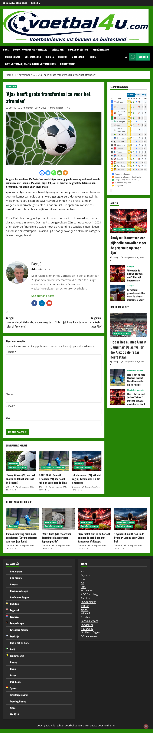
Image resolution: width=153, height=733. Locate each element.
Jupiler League (17, 656)
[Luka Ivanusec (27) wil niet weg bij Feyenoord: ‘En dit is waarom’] (86, 461)
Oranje (13, 675)
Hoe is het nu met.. (122, 333)
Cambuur (86, 598)
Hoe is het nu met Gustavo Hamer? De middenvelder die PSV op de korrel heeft (117, 377)
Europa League (17, 623)
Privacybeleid (67, 64)
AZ (82, 583)
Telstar (85, 605)
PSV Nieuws (58, 467)
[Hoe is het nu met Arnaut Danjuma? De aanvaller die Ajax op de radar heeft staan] (128, 325)
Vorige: (28, 322)
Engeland (13, 526)
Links (93, 57)
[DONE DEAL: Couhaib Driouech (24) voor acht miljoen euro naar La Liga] (54, 461)
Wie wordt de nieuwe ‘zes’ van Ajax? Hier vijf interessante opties (117, 273)
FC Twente (86, 590)
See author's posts (43, 296)
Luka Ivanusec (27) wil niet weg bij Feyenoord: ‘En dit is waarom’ (86, 478)
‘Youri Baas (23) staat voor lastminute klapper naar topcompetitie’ (56, 537)
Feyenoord (87, 575)
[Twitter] (48, 172)
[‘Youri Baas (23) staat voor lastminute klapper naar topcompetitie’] (58, 519)
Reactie (11, 351)
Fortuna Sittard (89, 621)
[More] (65, 172)
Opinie (13, 669)
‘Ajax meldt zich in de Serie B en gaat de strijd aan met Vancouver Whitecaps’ (94, 537)
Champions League (19, 591)
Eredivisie (11, 86)
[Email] (59, 172)
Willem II (85, 613)
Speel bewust (78, 57)
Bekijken (143, 56)
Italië (12, 649)
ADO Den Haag (89, 594)
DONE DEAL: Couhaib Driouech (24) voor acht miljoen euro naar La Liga (53, 478)
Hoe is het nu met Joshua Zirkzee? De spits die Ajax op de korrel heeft (117, 397)
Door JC (12, 107)
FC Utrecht (87, 624)
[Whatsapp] (53, 172)
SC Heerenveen (89, 636)
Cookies (49, 57)
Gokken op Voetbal (78, 49)
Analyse (130, 229)
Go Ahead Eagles (90, 632)
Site (8, 417)
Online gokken (12, 57)
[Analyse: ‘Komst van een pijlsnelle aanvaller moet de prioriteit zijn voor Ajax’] (128, 221)
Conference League (19, 597)
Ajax (83, 571)
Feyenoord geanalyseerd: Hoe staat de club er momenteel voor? (117, 293)
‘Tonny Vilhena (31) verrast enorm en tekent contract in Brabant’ (20, 478)
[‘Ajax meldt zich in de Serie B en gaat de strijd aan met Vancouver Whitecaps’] (94, 519)
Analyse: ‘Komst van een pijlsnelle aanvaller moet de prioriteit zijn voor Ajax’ (128, 245)
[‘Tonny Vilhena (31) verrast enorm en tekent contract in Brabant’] (21, 461)
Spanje (13, 688)
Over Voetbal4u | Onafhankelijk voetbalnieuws (30, 64)
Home (6, 49)
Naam (10, 394)
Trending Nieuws (124, 526)
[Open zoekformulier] (126, 57)
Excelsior (86, 617)
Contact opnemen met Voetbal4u (30, 49)
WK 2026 (14, 714)
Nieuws (13, 662)
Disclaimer (58, 49)
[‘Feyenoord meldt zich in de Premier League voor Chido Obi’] (130, 519)
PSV (83, 579)
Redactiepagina (101, 49)
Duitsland (14, 604)
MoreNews (91, 725)
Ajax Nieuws (119, 229)
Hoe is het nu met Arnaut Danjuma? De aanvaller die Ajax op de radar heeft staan (128, 349)
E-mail (10, 406)
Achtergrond (16, 571)
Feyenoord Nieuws (83, 467)
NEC (83, 586)
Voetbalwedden (33, 57)
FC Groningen (88, 601)
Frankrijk (14, 636)
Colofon (62, 57)
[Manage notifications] (146, 726)
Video (13, 708)
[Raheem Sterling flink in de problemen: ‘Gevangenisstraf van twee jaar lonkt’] (22, 519)
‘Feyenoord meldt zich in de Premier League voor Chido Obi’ (129, 537)
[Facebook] (42, 172)
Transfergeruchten (17, 467)
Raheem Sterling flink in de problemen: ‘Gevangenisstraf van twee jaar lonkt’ (21, 537)
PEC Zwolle (87, 628)
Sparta (84, 609)
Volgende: (78, 322)
